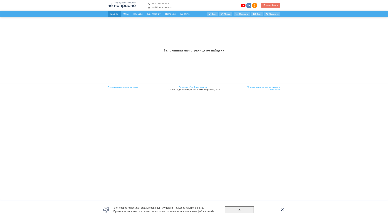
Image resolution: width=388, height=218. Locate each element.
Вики (258, 14)
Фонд (126, 14)
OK (239, 209)
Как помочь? (154, 14)
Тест (214, 14)
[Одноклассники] (254, 5)
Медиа (227, 14)
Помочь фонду (270, 5)
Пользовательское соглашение (123, 87)
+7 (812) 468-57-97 (160, 3)
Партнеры (170, 14)
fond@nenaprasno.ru (161, 7)
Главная (114, 14)
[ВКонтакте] (248, 5)
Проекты (138, 14)
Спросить (243, 14)
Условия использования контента (263, 87)
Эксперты (274, 14)
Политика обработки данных (193, 87)
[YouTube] (243, 5)
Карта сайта (274, 89)
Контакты (185, 14)
